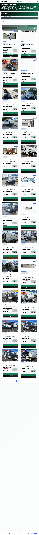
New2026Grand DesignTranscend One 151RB (9, 334)
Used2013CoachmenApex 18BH (9, 44)
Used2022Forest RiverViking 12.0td (10, 131)
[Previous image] (3, 65)
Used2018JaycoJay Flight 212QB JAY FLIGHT (10, 159)
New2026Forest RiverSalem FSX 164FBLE (27, 305)
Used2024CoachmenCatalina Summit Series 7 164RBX (28, 246)
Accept (35, 533)
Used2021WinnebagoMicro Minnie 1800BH (9, 274)
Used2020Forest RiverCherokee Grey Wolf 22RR (28, 275)
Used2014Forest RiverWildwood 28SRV (9, 246)
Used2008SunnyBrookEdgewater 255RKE (27, 45)
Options (29, 533)
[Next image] (17, 65)
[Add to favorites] (17, 41)
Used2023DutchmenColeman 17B (27, 102)
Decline (32, 533)
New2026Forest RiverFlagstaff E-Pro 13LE (28, 364)
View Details (11, 54)
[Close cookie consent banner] (37, 533)
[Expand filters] (37, 21)
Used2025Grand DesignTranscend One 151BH (9, 304)
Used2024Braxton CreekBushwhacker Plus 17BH (28, 159)
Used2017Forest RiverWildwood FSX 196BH (10, 103)
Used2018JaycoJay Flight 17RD (27, 73)
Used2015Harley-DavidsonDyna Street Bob (10, 74)
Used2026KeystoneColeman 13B (27, 131)
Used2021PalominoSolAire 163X (9, 217)
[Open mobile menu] (37, 1)
